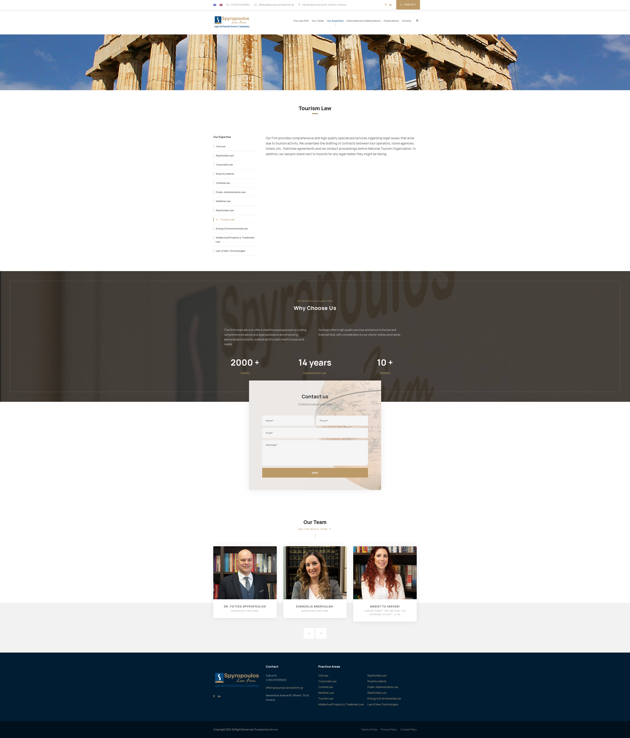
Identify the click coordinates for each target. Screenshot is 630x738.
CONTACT (410, 4)
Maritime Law (223, 201)
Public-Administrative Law (231, 192)
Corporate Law (224, 164)
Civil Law (221, 146)
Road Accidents (225, 173)
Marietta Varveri (385, 606)
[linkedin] (390, 4)
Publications (391, 20)
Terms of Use (369, 729)
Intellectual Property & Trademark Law (235, 240)
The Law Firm (301, 20)
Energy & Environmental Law (232, 228)
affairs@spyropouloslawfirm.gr (276, 4)
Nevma (274, 729)
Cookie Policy (408, 729)
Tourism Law (227, 219)
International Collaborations (363, 20)
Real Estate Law (225, 155)
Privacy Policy (389, 729)
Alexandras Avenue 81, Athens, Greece (324, 4)
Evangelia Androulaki (315, 606)
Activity (406, 20)
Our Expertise (335, 20)
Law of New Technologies (230, 251)
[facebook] (386, 4)
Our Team (318, 20)
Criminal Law (223, 183)
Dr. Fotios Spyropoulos (245, 606)
